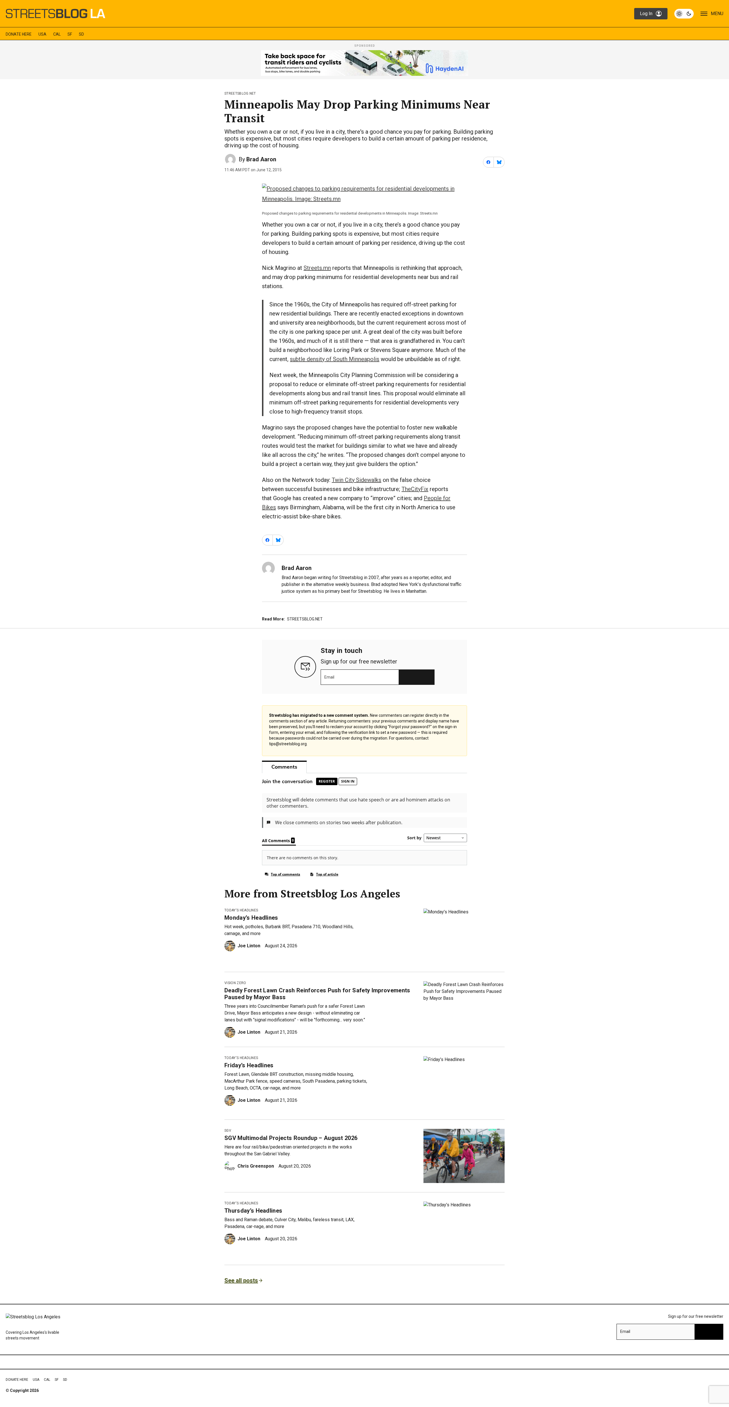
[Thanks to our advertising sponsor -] (364, 63)
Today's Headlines (241, 910)
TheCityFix (415, 489)
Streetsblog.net (240, 93)
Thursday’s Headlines (253, 1210)
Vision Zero (235, 983)
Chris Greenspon (255, 1166)
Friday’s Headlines (249, 1065)
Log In (646, 13)
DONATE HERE (19, 34)
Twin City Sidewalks (356, 480)
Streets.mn (317, 267)
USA (42, 34)
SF (69, 34)
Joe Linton (248, 945)
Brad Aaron (261, 159)
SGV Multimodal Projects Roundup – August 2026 (290, 1138)
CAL (57, 34)
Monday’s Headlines (251, 917)
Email (329, 677)
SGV (227, 1130)
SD (81, 34)
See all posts (241, 1280)
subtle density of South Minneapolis (334, 359)
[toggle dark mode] (684, 14)
